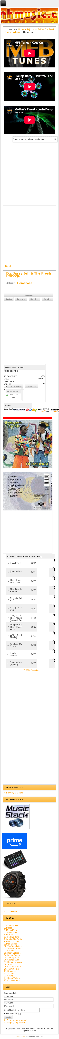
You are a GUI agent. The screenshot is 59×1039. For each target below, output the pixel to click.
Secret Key (9, 1010)
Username (8, 996)
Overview (29, 295)
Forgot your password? (17, 1023)
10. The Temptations (13, 946)
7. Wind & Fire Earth (13, 939)
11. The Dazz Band (12, 948)
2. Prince (8, 928)
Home (21, 29)
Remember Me (10, 1013)
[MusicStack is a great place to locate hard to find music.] (19, 410)
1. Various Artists (11, 925)
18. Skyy (8, 964)
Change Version (15, 386)
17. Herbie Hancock (13, 962)
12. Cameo (9, 951)
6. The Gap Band (11, 937)
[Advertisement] (29, 173)
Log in (8, 1017)
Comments (21, 299)
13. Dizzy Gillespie (12, 953)
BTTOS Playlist (10, 911)
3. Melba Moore (11, 930)
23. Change (9, 976)
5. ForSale (8, 935)
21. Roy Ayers (10, 971)
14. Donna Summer (12, 955)
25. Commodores (12, 980)
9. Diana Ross (10, 944)
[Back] (8, 266)
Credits (9, 299)
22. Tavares (9, 973)
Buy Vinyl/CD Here (14, 793)
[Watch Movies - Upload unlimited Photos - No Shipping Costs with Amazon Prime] (14, 849)
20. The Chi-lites (11, 969)
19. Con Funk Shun (12, 967)
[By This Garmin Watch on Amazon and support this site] (14, 898)
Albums (16, 32)
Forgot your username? (17, 1020)
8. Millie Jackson (11, 941)
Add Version (31, 386)
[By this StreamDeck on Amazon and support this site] (14, 869)
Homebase (24, 283)
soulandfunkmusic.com (34, 1036)
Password (8, 1003)
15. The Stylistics (11, 957)
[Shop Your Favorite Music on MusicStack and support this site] (17, 829)
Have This (34, 299)
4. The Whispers (11, 932)
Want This (47, 299)
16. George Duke (11, 960)
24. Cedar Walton (12, 978)
